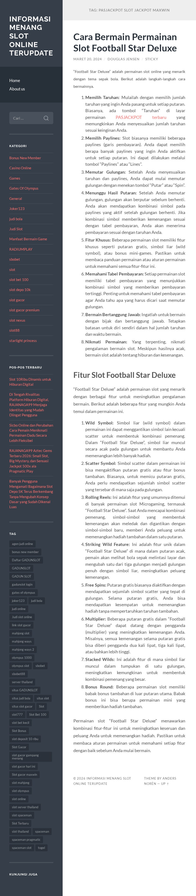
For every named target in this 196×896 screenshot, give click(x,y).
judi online (19, 609)
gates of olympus (23, 592)
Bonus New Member (25, 158)
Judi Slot (16, 229)
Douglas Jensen (124, 59)
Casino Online (20, 168)
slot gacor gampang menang (25, 756)
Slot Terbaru (20, 823)
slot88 (14, 330)
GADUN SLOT (21, 576)
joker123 (18, 601)
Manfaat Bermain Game (28, 239)
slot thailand (20, 831)
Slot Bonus (19, 731)
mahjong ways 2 (23, 649)
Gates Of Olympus (23, 188)
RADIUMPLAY (20, 249)
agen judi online (22, 544)
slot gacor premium (24, 310)
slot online (19, 799)
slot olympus (20, 791)
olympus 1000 (22, 658)
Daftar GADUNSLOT (26, 560)
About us (17, 88)
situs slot (43, 698)
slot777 (17, 714)
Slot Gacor (19, 747)
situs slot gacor (22, 706)
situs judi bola (21, 698)
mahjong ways (22, 641)
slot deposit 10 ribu (25, 739)
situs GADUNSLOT (25, 690)
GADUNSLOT (21, 568)
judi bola (15, 219)
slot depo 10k (20, 289)
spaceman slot (22, 848)
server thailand (22, 682)
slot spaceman (22, 815)
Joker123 (17, 208)
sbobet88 (18, 674)
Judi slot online (22, 617)
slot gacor (17, 300)
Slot (41, 706)
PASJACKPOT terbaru (141, 117)
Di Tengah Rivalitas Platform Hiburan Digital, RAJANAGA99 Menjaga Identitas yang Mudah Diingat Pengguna (29, 404)
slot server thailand (25, 807)
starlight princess (23, 340)
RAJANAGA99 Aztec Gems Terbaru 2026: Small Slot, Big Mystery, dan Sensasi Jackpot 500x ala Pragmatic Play (30, 460)
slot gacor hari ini (23, 766)
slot (12, 269)
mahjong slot (20, 633)
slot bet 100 (18, 279)
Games (14, 178)
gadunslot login (22, 584)
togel (41, 848)
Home (14, 80)
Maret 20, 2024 (87, 59)
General (15, 198)
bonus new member (25, 552)
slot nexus (17, 320)
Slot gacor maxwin (24, 774)
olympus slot (20, 666)
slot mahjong (20, 783)
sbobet (14, 259)
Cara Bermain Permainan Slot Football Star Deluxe (125, 42)
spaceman (42, 831)
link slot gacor (21, 625)
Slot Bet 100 (37, 714)
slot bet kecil (20, 723)
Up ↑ (165, 784)
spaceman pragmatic (26, 839)
